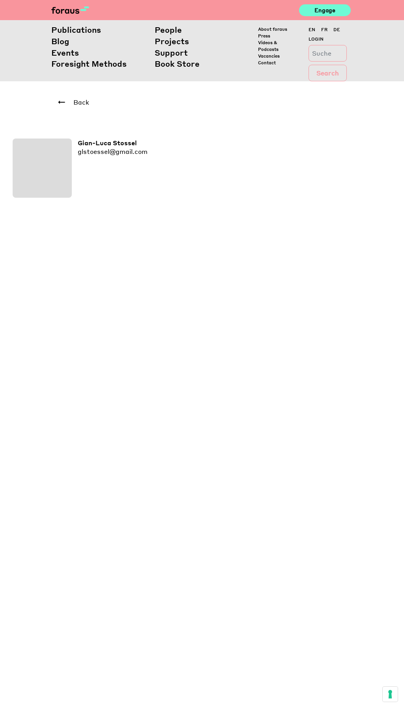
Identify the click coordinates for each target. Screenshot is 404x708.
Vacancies (269, 56)
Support (171, 52)
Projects (172, 41)
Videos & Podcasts (268, 45)
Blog (60, 41)
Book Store (177, 63)
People (168, 29)
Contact (267, 63)
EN (312, 29)
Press (264, 36)
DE (336, 29)
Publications (76, 29)
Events (65, 52)
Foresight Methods (89, 63)
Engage (324, 9)
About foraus (272, 29)
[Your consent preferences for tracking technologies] (390, 694)
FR (324, 29)
